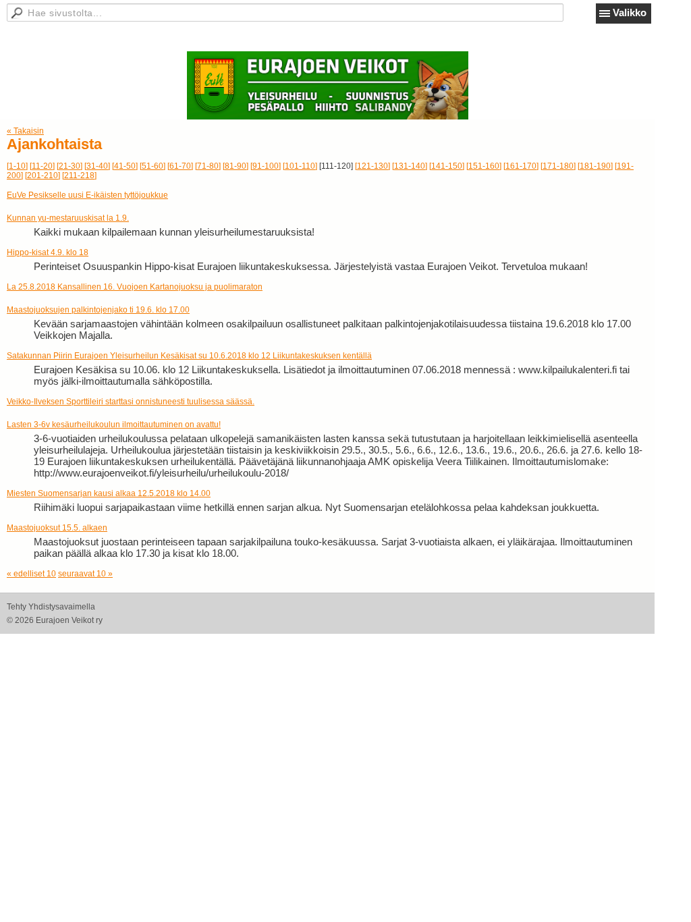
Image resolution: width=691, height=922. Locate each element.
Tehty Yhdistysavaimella (51, 607)
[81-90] (235, 166)
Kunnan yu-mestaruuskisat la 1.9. (68, 218)
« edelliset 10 (31, 573)
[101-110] (300, 166)
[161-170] (520, 166)
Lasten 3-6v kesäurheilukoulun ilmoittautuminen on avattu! (114, 424)
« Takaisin (25, 131)
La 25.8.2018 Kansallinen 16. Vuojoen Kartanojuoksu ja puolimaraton (134, 287)
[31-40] (97, 166)
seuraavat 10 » (85, 573)
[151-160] (483, 166)
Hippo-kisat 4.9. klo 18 (47, 252)
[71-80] (208, 166)
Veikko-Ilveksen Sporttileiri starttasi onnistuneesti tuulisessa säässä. (130, 401)
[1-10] (17, 166)
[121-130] (372, 166)
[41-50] (125, 166)
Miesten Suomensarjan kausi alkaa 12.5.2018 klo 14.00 (109, 493)
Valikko (629, 12)
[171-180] (558, 166)
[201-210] (42, 175)
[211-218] (79, 175)
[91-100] (265, 166)
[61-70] (180, 166)
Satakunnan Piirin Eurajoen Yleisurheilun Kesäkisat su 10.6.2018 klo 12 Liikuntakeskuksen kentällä (189, 355)
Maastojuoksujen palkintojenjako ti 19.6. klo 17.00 (98, 310)
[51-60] (152, 166)
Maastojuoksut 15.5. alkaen (57, 528)
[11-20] (42, 166)
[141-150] (446, 166)
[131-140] (409, 166)
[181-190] (595, 166)
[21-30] (69, 166)
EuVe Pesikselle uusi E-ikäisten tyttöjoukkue (87, 195)
